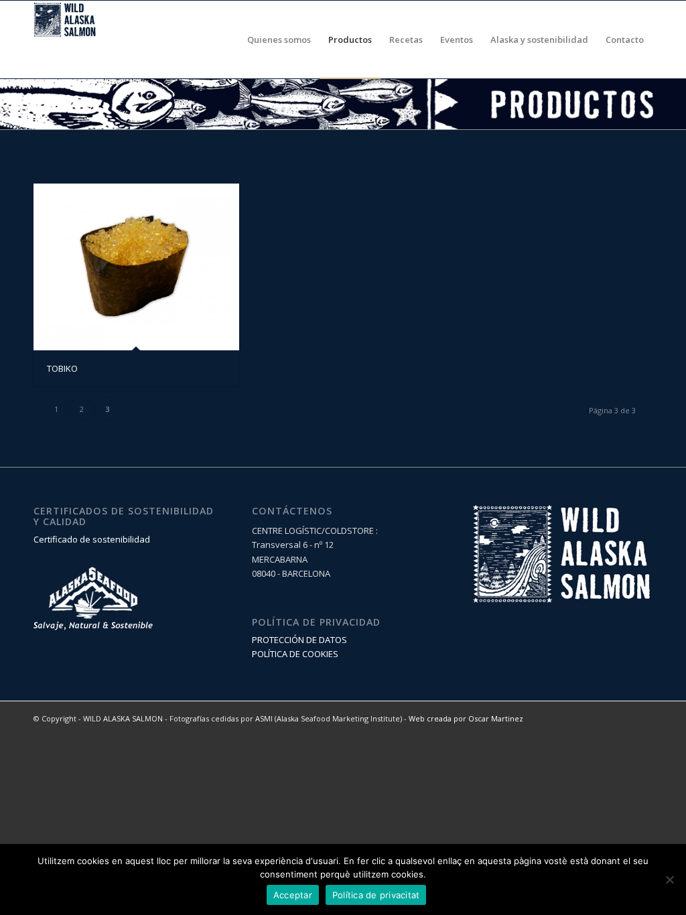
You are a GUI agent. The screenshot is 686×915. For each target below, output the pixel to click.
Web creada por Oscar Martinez (466, 718)
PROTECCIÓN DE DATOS (299, 640)
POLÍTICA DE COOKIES (295, 654)
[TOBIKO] (136, 267)
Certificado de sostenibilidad (91, 539)
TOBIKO (62, 368)
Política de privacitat (376, 895)
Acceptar (292, 895)
